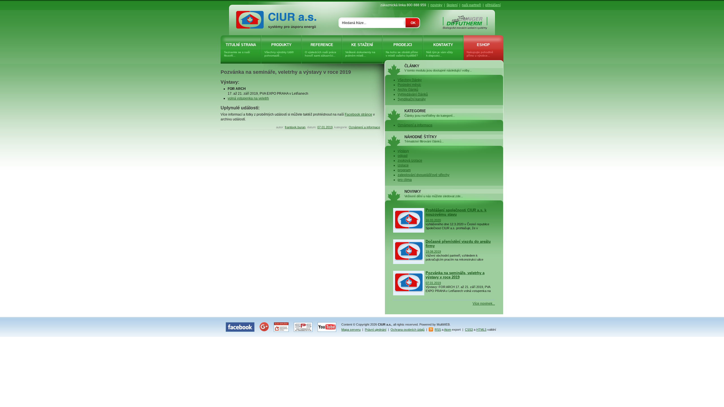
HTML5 (481, 329)
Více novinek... (484, 304)
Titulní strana (240, 50)
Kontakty (439, 50)
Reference (320, 50)
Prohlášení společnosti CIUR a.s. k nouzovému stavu (456, 212)
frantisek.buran (295, 127)
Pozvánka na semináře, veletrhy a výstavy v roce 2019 (286, 72)
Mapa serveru (351, 329)
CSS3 (469, 329)
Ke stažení (360, 50)
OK (413, 23)
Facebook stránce (358, 114)
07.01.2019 (325, 127)
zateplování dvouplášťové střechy (423, 175)
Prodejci (402, 50)
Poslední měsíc (409, 85)
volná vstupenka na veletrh (248, 98)
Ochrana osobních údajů (408, 329)
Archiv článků (408, 90)
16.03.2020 (433, 220)
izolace (403, 165)
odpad (403, 156)
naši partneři (471, 5)
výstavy (403, 151)
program (404, 170)
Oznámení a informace (364, 127)
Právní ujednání (375, 329)
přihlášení (493, 5)
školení (452, 5)
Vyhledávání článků (413, 94)
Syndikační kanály (412, 99)
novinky (436, 5)
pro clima (405, 180)
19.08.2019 (433, 251)
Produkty (279, 50)
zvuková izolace (410, 161)
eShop (480, 50)
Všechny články (410, 80)
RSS (438, 329)
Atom (447, 329)
